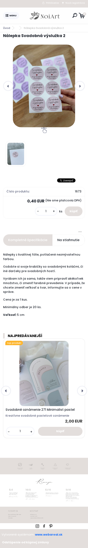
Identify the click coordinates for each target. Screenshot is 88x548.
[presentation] (8, 86)
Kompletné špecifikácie (27, 240)
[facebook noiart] (44, 525)
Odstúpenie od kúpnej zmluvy (25, 542)
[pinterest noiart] (51, 525)
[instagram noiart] (37, 525)
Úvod (6, 28)
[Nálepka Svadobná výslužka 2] (44, 86)
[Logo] (45, 16)
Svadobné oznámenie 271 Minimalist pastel (40, 410)
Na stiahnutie (68, 240)
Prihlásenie (52, 2)
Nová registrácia (75, 2)
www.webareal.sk (48, 535)
